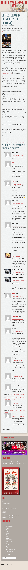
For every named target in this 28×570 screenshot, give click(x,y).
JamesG (14, 181)
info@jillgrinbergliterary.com (9, 517)
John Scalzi (15, 254)
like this (21, 63)
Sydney (7, 544)
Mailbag (7, 533)
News (7, 536)
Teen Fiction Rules (21, 142)
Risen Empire (9, 539)
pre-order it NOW (17, 463)
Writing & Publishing (10, 549)
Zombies (8, 554)
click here (8, 508)
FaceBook (7, 505)
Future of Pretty (9, 526)
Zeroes (7, 552)
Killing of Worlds (9, 530)
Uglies (7, 548)
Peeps (7, 538)
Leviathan (8, 531)
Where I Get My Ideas (7, 142)
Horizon (7, 528)
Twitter (7, 502)
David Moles (15, 316)
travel (7, 546)
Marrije (13, 293)
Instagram (7, 503)
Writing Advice (9, 551)
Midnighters (8, 534)
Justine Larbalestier (14, 461)
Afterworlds (8, 525)
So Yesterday (9, 541)
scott (13, 25)
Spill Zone (8, 543)
